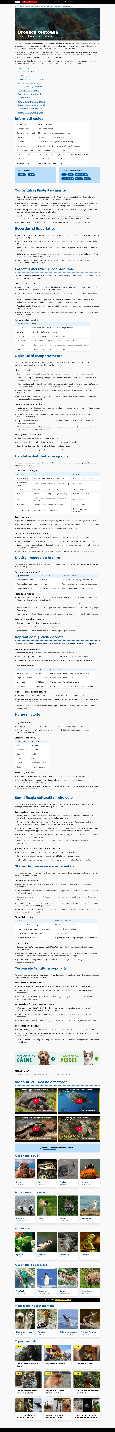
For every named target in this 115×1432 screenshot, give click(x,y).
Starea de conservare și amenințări (32, 105)
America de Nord (81, 174)
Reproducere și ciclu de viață (29, 94)
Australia (78, 178)
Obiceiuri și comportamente (29, 83)
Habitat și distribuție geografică (30, 87)
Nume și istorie (24, 98)
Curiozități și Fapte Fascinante (30, 72)
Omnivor (21, 174)
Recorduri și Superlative (27, 76)
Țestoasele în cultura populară (30, 109)
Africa (70, 174)
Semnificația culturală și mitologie (31, 101)
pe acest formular (49, 1149)
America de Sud (68, 178)
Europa (87, 178)
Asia (64, 174)
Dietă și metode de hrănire (28, 90)
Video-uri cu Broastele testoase (30, 112)
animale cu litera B (63, 1300)
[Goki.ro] (17, 2)
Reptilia (31, 174)
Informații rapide (24, 68)
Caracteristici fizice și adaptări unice (32, 79)
